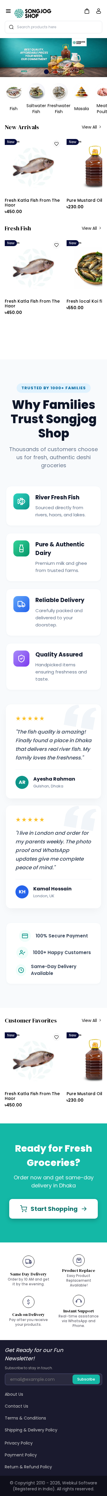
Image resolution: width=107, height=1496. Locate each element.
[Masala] (81, 92)
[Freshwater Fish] (59, 92)
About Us (14, 1394)
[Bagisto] (33, 11)
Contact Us (16, 1406)
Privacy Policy (19, 1443)
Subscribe (86, 1379)
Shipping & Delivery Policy (31, 1430)
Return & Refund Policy (28, 1467)
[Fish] (14, 92)
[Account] (98, 12)
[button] (86, 11)
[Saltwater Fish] (36, 92)
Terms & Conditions (25, 1418)
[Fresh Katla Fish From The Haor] (33, 166)
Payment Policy (21, 1455)
